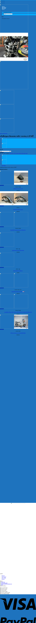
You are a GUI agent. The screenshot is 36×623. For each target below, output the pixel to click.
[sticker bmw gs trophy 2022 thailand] (7, 246)
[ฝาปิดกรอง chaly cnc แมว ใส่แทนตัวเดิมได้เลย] (14, 328)
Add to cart (1, 152)
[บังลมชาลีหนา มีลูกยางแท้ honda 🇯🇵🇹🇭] (14, 287)
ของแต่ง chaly (5, 133)
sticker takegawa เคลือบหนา (18, 270)
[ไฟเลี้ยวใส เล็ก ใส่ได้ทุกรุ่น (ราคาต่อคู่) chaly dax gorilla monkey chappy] (4, 147)
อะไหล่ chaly (23, 153)
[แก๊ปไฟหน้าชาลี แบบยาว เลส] (14, 184)
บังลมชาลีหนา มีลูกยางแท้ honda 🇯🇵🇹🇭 (18, 291)
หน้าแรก (3, 575)
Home (1, 133)
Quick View (2, 185)
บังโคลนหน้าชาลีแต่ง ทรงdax (18, 209)
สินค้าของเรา (4, 576)
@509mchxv (3, 582)
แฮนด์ (26, 153)
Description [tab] (4, 165)
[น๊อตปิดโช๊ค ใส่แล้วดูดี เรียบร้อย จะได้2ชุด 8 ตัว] (14, 225)
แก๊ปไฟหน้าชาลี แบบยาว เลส (18, 188)
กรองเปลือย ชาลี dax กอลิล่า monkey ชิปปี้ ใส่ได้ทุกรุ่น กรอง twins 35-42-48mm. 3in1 (18, 312)
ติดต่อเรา (3, 579)
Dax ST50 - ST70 (13, 153)
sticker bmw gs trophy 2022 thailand (18, 250)
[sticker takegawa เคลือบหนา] (7, 266)
